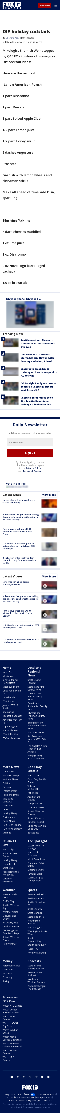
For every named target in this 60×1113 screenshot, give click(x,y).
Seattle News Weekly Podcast (36, 967)
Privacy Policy (33, 468)
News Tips (8, 672)
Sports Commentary (34, 940)
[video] (49, 585)
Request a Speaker (12, 715)
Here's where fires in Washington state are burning (19, 501)
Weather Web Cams (10, 896)
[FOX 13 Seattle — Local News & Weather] (12, 5)
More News (11, 767)
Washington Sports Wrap (37, 933)
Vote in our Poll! (16, 483)
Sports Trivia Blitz (37, 944)
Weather (9, 890)
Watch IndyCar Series (10, 1031)
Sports (32, 890)
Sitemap (7, 832)
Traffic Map (9, 901)
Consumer (8, 805)
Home (7, 667)
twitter (42, 1077)
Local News (9, 771)
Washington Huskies (34, 922)
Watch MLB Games (9, 1018)
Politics (6, 783)
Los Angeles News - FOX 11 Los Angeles (37, 748)
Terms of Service (32, 471)
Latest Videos (12, 576)
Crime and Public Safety (36, 864)
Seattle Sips (9, 867)
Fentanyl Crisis (35, 873)
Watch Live (45, 5)
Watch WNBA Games (10, 1052)
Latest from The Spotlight (36, 847)
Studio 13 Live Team (10, 855)
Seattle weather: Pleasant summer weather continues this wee (37, 343)
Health (6, 809)
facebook (24, 1077)
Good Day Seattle (35, 769)
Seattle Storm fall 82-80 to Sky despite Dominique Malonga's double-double (36, 401)
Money (7, 961)
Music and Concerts (8, 800)
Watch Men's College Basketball (12, 1038)
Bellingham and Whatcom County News (37, 725)
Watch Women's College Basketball (12, 1045)
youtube (11, 1077)
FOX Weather (9, 943)
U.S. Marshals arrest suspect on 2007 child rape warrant (21, 626)
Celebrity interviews (8, 880)
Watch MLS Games (8, 1059)
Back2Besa (33, 832)
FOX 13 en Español (12, 824)
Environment (9, 817)
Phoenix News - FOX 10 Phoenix (36, 757)
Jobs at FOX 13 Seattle (10, 707)
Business (7, 973)
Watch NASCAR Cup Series (11, 1025)
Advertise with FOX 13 (12, 721)
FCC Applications (11, 738)
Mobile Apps (9, 676)
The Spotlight (37, 841)
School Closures (36, 818)
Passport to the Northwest (11, 873)
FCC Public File (10, 730)
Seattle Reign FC (36, 916)
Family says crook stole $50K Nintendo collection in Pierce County (17, 531)
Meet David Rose (36, 859)
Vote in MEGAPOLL (34, 787)
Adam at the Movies (34, 798)
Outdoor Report (36, 821)
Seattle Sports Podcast (35, 974)
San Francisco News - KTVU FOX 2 (37, 739)
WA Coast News (36, 732)
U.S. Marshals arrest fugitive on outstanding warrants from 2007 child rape (19, 546)
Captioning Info (10, 726)
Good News (9, 820)
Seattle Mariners (36, 898)
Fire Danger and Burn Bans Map (11, 932)
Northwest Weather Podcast (36, 981)
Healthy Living (10, 813)
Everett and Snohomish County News (37, 706)
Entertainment (10, 790)
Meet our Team (11, 686)
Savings (6, 981)
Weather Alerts (10, 911)
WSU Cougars (35, 927)
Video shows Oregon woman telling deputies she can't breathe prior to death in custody (21, 517)
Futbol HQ (33, 948)
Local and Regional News (34, 671)
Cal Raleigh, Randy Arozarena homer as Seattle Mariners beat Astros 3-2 (38, 387)
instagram (17, 1077)
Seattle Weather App (11, 907)
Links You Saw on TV (12, 692)
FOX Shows (8, 701)
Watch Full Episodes (33, 854)
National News (10, 779)
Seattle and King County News (36, 688)
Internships (8, 711)
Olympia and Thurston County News (36, 715)
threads (36, 1077)
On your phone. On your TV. (23, 299)
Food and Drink (11, 794)
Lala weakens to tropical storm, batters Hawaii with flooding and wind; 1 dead (37, 358)
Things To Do (35, 803)
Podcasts (34, 961)
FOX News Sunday (12, 828)
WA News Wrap (11, 775)
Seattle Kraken (35, 912)
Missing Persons (36, 869)
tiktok (30, 1077)
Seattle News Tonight (34, 681)
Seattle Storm (35, 908)
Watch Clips (9, 849)
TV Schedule (9, 697)
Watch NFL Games (12, 1005)
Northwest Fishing (37, 952)
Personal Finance (11, 965)
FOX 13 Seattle (27, 38)
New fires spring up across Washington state (16, 583)
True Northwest (36, 807)
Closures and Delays (9, 917)
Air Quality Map (10, 922)
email (48, 1077)
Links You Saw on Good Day (37, 827)
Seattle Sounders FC (36, 904)
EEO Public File (10, 734)
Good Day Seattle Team (37, 781)
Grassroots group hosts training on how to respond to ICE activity (38, 372)
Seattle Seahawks (37, 894)
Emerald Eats (9, 864)
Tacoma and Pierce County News (35, 696)
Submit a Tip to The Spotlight (35, 879)
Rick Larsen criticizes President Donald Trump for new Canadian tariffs (19, 560)
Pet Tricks (33, 792)
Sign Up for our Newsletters (10, 681)
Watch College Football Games (11, 1011)
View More (49, 495)
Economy (7, 977)
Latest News (12, 495)
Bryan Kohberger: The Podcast (37, 987)
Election (7, 787)
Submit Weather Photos (36, 813)
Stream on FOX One (10, 999)
